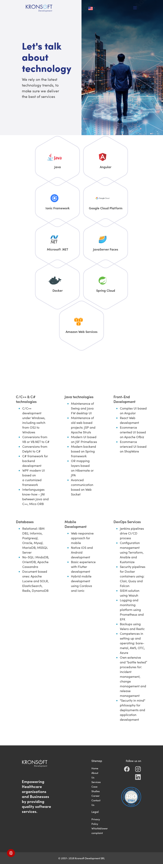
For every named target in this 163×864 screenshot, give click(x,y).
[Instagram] (138, 769)
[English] (92, 8)
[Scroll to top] (154, 855)
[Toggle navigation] (135, 8)
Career (95, 795)
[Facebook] (127, 769)
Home (94, 768)
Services (96, 782)
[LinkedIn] (138, 777)
